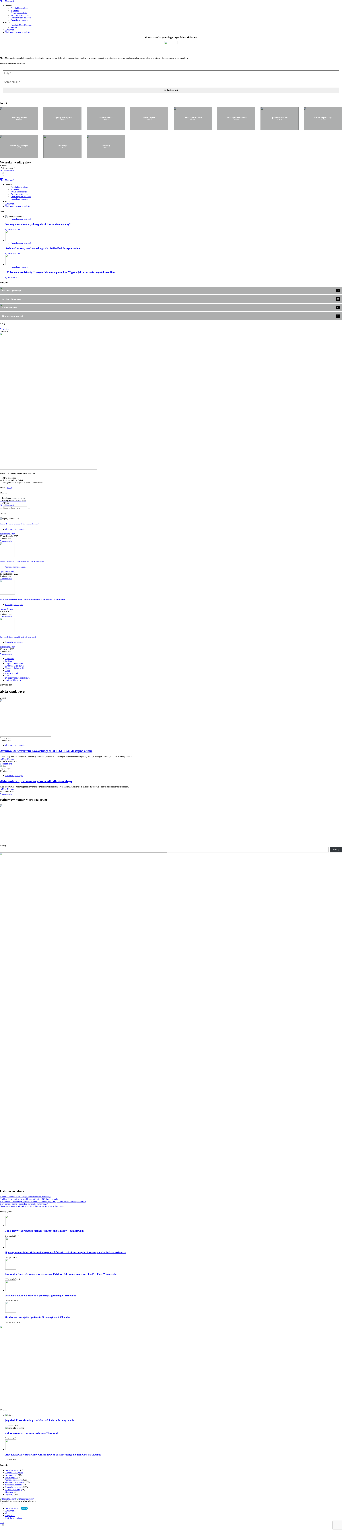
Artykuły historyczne (19, 15)
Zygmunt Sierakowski (14, 666)
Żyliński (8, 661)
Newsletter (4, 329)
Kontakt (14, 27)
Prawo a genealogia (19, 13)
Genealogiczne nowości (21, 18)
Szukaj (3, 845)
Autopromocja (11, 1475)
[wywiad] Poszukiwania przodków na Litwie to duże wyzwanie (39, 1420)
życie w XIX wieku (13, 680)
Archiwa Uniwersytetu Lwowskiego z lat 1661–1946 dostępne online (42, 248)
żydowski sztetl (11, 673)
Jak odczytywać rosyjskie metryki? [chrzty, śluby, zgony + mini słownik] (44, 1230)
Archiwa (3, 165)
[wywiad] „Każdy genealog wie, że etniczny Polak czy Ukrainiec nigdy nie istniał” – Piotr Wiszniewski (60, 1274)
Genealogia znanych (19, 20)
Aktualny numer (12, 1470)
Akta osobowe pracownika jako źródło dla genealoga (36, 781)
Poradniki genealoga (19, 8)
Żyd (7, 675)
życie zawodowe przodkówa (17, 678)
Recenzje (9, 1492)
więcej (9, 487)
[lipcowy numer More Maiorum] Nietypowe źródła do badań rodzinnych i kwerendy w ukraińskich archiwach (65, 1252)
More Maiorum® (7, 1)
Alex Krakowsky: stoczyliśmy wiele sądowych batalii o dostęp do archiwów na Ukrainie (53, 1454)
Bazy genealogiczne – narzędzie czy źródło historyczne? (18, 637)
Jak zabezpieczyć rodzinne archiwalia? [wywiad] (32, 1433)
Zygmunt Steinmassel (14, 663)
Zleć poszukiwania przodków (17, 32)
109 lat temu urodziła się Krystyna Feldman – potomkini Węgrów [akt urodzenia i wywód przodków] (60, 272)
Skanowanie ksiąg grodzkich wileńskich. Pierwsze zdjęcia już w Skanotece (31, 1206)
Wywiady (15, 10)
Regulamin (10, 1515)
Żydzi (7, 670)
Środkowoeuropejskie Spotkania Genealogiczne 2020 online (38, 1317)
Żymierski (9, 658)
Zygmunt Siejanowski (14, 668)
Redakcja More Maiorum (21, 25)
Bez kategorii (11, 1477)
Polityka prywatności (14, 1518)
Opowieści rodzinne (13, 1485)
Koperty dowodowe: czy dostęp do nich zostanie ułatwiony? (38, 224)
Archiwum (9, 30)
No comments (6, 541)
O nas (7, 1513)
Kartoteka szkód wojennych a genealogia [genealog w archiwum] (41, 1295)
